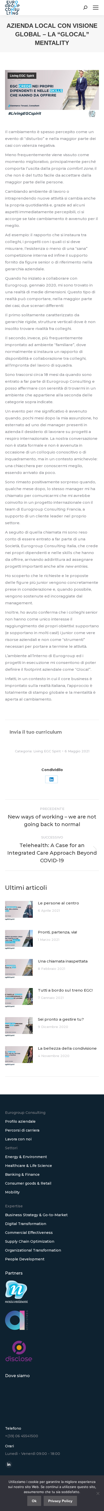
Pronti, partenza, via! (57, 932)
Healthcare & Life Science (28, 1165)
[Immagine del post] (19, 911)
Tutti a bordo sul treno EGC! (65, 990)
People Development (24, 1259)
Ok (34, 1501)
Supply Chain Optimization (29, 1241)
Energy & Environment (26, 1157)
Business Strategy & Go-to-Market (36, 1215)
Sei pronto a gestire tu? (61, 1019)
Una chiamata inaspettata (63, 961)
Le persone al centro (58, 903)
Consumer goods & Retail (28, 1183)
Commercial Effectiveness (29, 1232)
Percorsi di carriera (22, 1130)
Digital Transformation (25, 1223)
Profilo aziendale (20, 1121)
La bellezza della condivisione (67, 1048)
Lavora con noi (18, 1139)
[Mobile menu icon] (95, 7)
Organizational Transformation (33, 1250)
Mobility (12, 1192)
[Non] (97, 1493)
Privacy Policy (60, 1501)
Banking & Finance (22, 1174)
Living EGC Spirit (22, 76)
